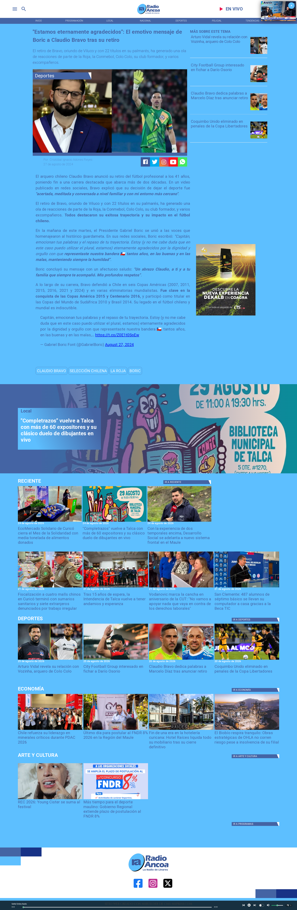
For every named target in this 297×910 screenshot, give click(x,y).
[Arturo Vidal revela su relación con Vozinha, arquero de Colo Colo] (258, 53)
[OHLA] (247, 729)
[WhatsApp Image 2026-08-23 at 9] (50, 521)
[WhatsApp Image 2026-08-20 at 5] (247, 587)
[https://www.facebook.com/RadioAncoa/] (138, 897)
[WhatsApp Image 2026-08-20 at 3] (181, 587)
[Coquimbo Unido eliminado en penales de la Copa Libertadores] (258, 138)
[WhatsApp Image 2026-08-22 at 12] (179, 521)
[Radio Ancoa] (148, 14)
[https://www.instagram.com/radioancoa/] (164, 162)
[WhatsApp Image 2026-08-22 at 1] (115, 521)
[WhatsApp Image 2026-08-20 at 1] (115, 587)
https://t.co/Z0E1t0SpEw (117, 335)
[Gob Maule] (115, 729)
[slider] (23, 907)
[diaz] (181, 659)
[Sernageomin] (50, 729)
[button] (51, 371)
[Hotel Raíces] (181, 729)
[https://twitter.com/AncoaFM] (167, 897)
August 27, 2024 (119, 344)
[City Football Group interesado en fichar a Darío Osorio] (258, 81)
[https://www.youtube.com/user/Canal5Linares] (173, 162)
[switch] (261, 905)
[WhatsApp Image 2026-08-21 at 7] (50, 587)
